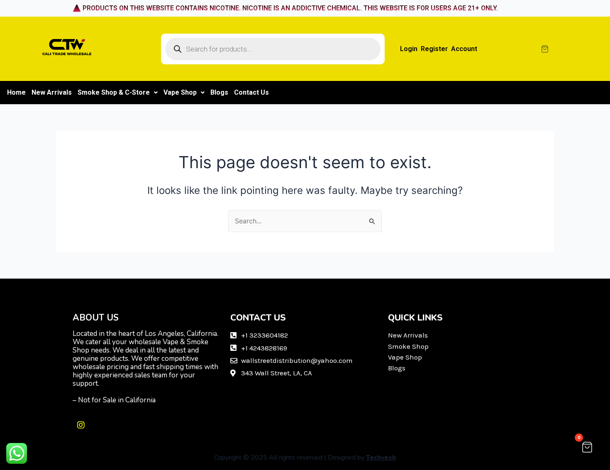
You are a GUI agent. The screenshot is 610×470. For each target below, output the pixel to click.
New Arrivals (52, 92)
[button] (118, 92)
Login (408, 49)
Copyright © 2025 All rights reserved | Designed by (305, 457)
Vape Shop (180, 92)
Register (434, 49)
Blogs (219, 92)
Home (16, 92)
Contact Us (251, 92)
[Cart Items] (569, 49)
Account (464, 49)
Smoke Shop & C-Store (114, 92)
